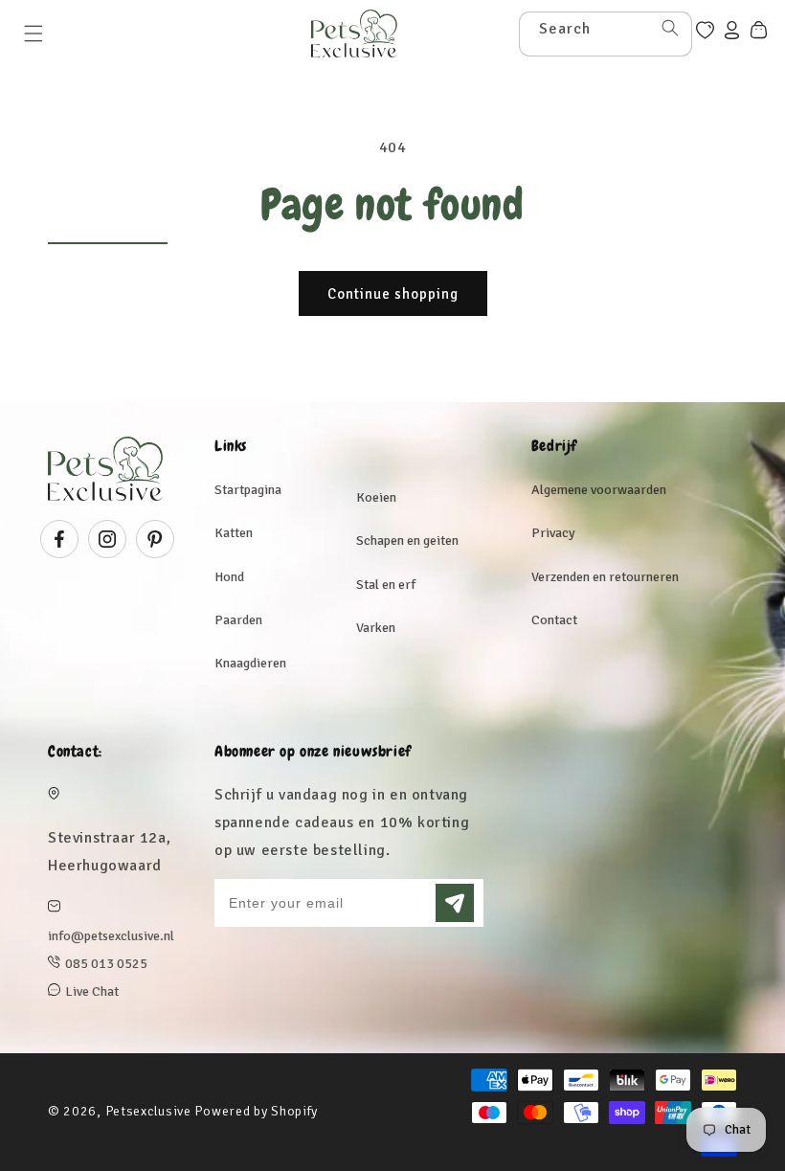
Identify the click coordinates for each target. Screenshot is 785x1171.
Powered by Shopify (256, 1111)
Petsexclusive (148, 1111)
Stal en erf (385, 584)
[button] (33, 33)
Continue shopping (393, 294)
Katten (233, 533)
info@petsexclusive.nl (111, 936)
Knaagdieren (250, 663)
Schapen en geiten (407, 540)
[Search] (670, 27)
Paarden (238, 620)
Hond (229, 577)
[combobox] (605, 34)
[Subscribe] (455, 903)
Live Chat (92, 991)
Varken (375, 627)
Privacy (553, 533)
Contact (554, 620)
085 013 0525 (106, 964)
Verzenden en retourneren (605, 577)
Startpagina (247, 490)
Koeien (376, 497)
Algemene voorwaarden (598, 490)
